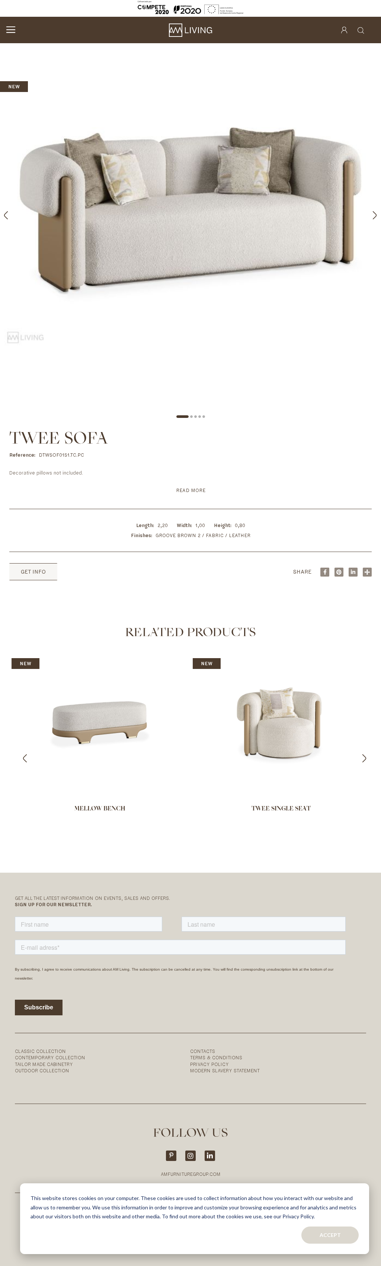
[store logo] (190, 30)
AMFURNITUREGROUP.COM (191, 1174)
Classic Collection (40, 1051)
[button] (366, 213)
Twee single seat (281, 809)
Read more (190, 491)
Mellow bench (99, 809)
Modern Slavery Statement (225, 1070)
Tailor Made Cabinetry (44, 1064)
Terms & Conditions (216, 1057)
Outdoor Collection (42, 1070)
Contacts (202, 1051)
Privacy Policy (209, 1064)
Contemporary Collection (50, 1057)
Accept (330, 1235)
